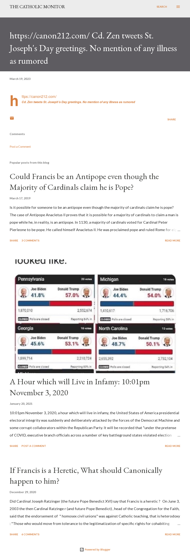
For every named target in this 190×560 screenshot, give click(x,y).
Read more (172, 240)
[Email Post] (12, 119)
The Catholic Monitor (37, 6)
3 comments (30, 240)
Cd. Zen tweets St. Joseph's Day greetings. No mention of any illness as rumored (78, 102)
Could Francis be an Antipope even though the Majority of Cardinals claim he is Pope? (84, 181)
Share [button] (171, 119)
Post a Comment (20, 146)
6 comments (30, 534)
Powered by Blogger (97, 549)
